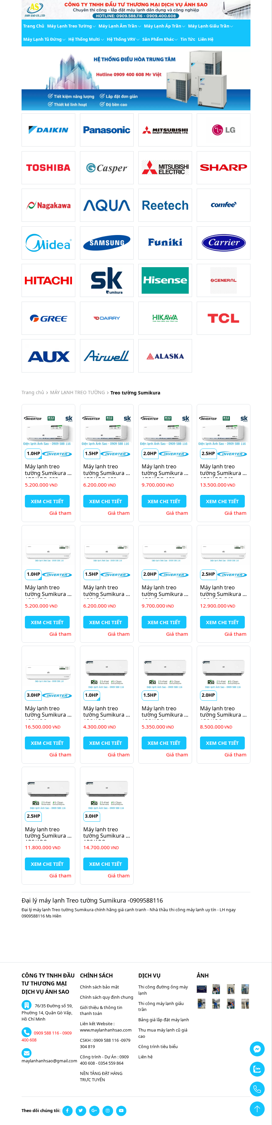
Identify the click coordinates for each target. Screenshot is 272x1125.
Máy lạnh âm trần (118, 26)
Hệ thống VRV (121, 39)
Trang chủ (33, 26)
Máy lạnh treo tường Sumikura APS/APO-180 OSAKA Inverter (163, 476)
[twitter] (81, 1111)
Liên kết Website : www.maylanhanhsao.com (106, 1027)
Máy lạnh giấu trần (208, 26)
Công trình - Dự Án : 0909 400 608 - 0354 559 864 (104, 1060)
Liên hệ (205, 39)
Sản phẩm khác (158, 39)
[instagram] (107, 1111)
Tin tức (187, 39)
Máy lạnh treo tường (69, 26)
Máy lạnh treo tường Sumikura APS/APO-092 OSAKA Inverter (46, 476)
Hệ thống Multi (84, 39)
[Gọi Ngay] (241, 1086)
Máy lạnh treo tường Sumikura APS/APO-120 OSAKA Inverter (104, 476)
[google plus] (94, 1111)
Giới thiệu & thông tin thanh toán (101, 1011)
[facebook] (67, 1111)
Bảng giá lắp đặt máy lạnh (163, 1020)
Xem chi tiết (47, 501)
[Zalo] (241, 1066)
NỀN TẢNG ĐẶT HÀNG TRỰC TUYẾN (101, 1077)
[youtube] (121, 1111)
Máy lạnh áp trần (162, 26)
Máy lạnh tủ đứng (42, 39)
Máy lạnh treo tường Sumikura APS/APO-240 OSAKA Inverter (221, 476)
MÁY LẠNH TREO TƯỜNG (77, 392)
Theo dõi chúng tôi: (41, 1110)
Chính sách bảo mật (99, 987)
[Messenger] (241, 1046)
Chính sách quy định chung (106, 997)
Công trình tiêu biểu (158, 1046)
